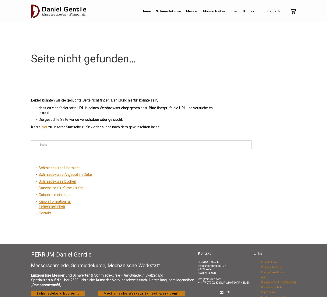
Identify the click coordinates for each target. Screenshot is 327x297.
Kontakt (249, 11)
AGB (263, 277)
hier (44, 127)
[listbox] (273, 11)
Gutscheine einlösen (54, 195)
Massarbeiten (214, 11)
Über (234, 11)
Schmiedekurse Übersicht (59, 168)
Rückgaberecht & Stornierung (278, 282)
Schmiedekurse (168, 11)
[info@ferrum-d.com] (221, 292)
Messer (192, 11)
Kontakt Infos (269, 262)
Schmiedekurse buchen (57, 181)
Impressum (268, 292)
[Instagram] (228, 292)
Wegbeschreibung (272, 267)
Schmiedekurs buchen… (58, 293)
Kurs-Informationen (273, 272)
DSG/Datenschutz (272, 287)
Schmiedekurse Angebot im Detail (65, 174)
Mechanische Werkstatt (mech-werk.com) (141, 293)
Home (146, 11)
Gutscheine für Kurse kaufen (61, 188)
